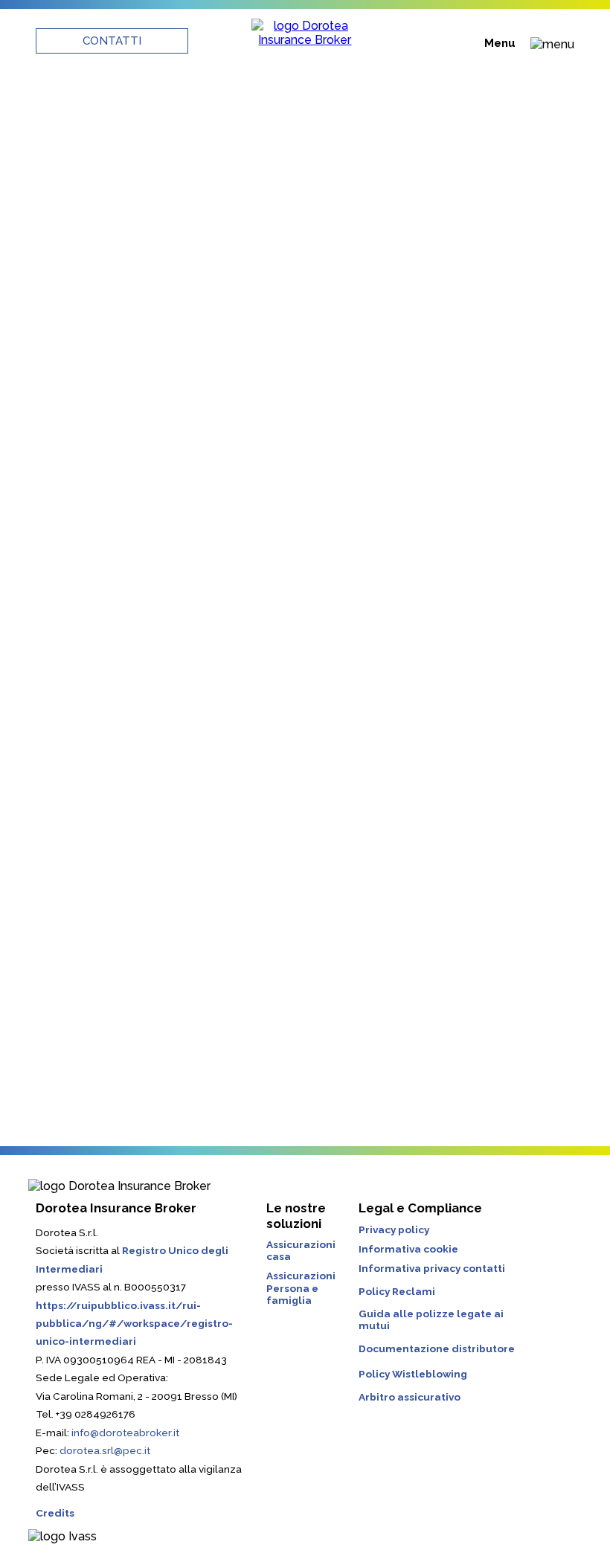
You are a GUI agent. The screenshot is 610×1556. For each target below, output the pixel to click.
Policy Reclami (397, 1291)
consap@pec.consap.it (184, 955)
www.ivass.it (87, 631)
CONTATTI (112, 41)
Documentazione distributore (437, 1348)
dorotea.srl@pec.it (105, 1450)
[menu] (552, 44)
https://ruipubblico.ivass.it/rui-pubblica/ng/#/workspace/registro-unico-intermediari (134, 1323)
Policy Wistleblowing (413, 1374)
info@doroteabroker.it (125, 1432)
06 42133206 (249, 614)
